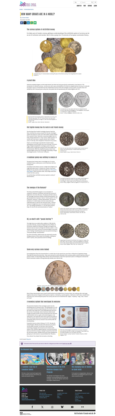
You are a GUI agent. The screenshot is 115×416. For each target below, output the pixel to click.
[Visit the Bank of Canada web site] (38, 413)
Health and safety (79, 397)
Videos (58, 397)
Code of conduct (79, 396)
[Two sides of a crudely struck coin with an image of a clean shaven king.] (74, 169)
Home (21, 9)
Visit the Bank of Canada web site (84, 413)
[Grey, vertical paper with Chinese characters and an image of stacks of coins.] (42, 104)
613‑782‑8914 (24, 398)
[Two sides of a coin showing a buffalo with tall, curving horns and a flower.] (74, 99)
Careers (77, 394)
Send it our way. (66, 343)
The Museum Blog (28, 9)
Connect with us (43, 397)
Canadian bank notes (62, 393)
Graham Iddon (25, 17)
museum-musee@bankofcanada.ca (28, 399)
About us (79, 6)
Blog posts (28, 339)
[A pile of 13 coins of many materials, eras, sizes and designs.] (58, 55)
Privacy (76, 399)
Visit (84, 6)
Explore (90, 6)
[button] (21, 22)
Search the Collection (44, 396)
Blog (58, 396)
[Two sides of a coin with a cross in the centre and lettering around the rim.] (74, 139)
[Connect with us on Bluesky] (62, 407)
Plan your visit (42, 393)
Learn (95, 6)
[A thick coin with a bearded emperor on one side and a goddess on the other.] (74, 199)
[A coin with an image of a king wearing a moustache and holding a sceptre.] (74, 230)
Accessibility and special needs (82, 393)
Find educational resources (45, 394)
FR (95, 2)
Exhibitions (59, 394)
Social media (78, 400)
